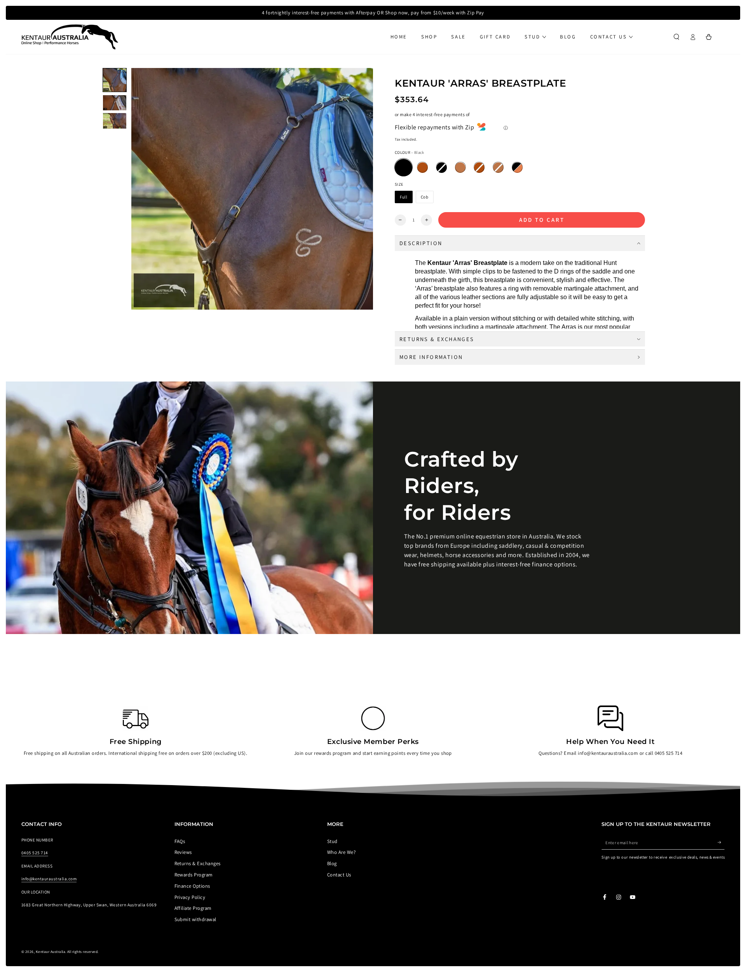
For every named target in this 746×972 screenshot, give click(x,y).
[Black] (403, 167)
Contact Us (339, 874)
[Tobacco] (460, 167)
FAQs (179, 841)
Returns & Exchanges (197, 863)
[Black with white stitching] (441, 167)
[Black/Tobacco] (517, 167)
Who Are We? (341, 852)
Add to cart (542, 219)
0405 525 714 (34, 852)
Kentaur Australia (50, 951)
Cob (425, 197)
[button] (676, 37)
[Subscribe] (721, 842)
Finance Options (192, 886)
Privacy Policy (190, 897)
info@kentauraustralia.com (49, 878)
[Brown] (422, 167)
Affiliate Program (193, 908)
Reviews (183, 852)
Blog (332, 863)
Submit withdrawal (195, 919)
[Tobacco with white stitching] (498, 167)
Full (404, 197)
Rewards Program (193, 874)
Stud (332, 841)
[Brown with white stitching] (479, 167)
